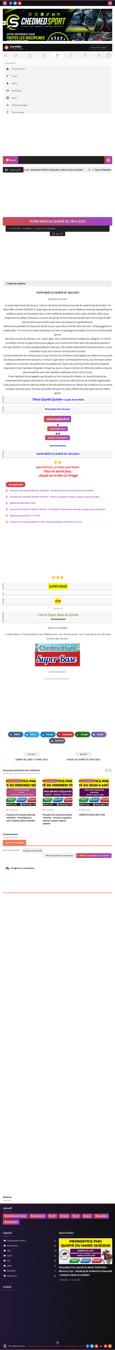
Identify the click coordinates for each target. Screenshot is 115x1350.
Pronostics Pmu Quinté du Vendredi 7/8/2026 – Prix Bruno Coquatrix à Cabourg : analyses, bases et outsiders (54, 497)
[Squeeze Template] (5, 1346)
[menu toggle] (5, 3)
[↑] (57, 1343)
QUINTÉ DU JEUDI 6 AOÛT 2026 (22, 503)
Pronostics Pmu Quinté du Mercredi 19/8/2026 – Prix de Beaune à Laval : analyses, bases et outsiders (52, 490)
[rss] (110, 1346)
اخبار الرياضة (12, 1222)
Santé (65, 1216)
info (77, 1216)
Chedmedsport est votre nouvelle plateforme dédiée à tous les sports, (56, 1346)
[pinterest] (105, 1346)
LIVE (53, 1216)
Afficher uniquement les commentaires (59, 855)
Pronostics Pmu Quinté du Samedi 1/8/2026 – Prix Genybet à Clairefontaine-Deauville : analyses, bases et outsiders (57, 509)
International (39, 1216)
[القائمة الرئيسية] (108, 160)
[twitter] (15, 3)
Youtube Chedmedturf (57, 438)
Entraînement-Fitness (16, 1216)
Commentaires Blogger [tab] (14, 842)
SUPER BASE (51, 228)
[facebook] (11, 3)
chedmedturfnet (57, 419)
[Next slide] (110, 770)
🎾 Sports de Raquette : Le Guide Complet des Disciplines (87, 170)
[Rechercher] (110, 3)
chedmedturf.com (57, 429)
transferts (102, 1216)
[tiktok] (101, 1346)
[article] (83, 756)
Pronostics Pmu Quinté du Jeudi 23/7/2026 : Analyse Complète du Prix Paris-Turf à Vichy (46, 522)
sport (88, 1216)
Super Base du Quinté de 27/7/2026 (25, 515)
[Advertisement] (57, 133)
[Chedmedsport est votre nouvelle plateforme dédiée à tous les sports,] (57, 25)
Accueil (12, 160)
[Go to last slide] (106, 770)
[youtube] (20, 3)
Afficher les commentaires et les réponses (94, 855)
